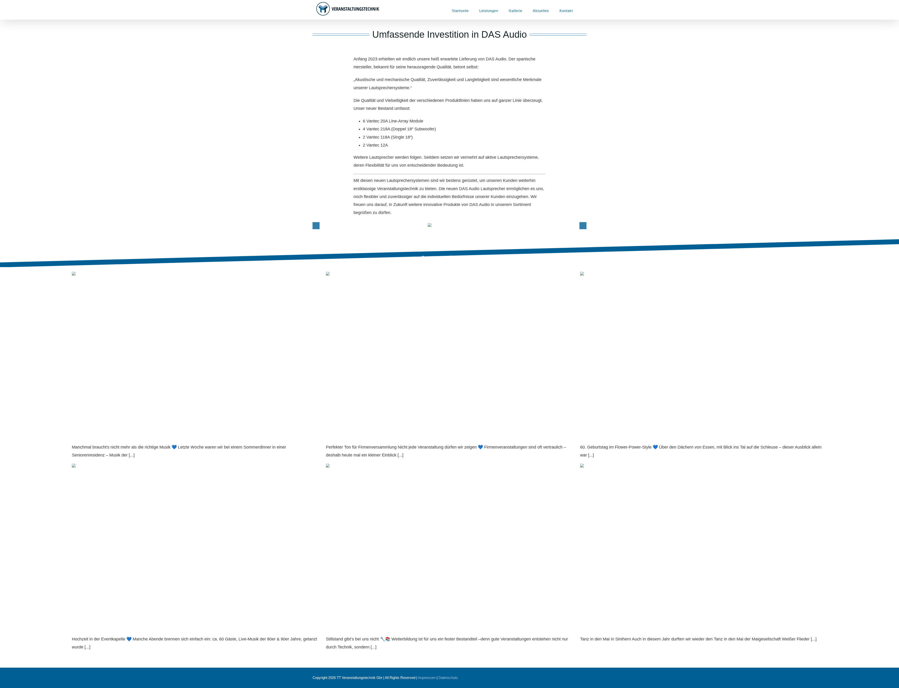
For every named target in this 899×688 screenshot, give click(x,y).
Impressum (427, 678)
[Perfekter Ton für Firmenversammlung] (449, 349)
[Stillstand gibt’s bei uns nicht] (449, 541)
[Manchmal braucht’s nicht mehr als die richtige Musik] (195, 349)
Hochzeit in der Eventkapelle (107, 627)
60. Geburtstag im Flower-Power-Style (627, 435)
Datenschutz (448, 678)
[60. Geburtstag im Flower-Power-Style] (703, 349)
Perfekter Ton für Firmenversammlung (373, 435)
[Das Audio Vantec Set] (449, 225)
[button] (584, 10)
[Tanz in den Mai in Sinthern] (703, 541)
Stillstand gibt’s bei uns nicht (361, 627)
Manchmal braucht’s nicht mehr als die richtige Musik (137, 435)
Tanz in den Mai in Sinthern (613, 627)
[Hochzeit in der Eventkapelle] (195, 541)
